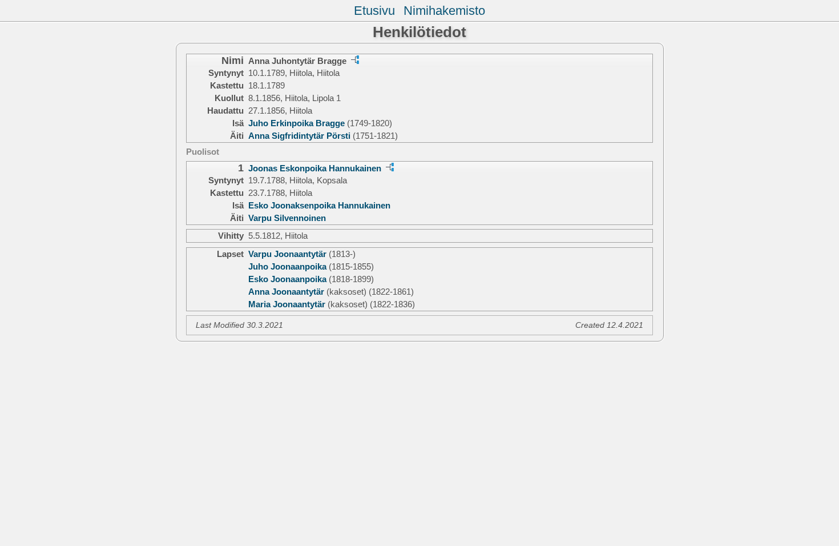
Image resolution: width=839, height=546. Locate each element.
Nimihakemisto (444, 10)
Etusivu (374, 10)
